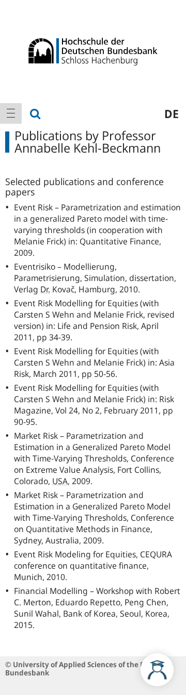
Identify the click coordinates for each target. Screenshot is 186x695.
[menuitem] (11, 113)
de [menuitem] (171, 113)
